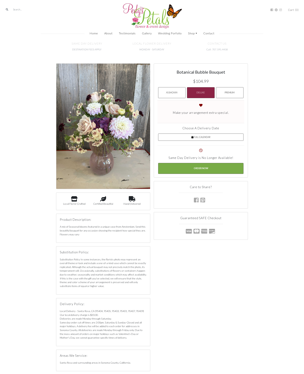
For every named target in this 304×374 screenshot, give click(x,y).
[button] (192, 33)
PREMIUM (230, 92)
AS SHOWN (171, 92)
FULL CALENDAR (201, 137)
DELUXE (201, 92)
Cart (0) (293, 10)
